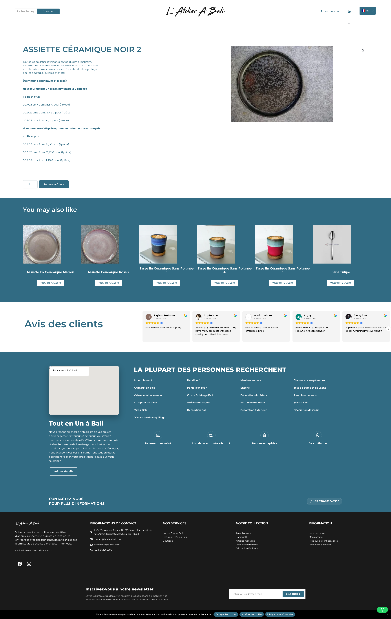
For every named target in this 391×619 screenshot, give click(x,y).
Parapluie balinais (305, 395)
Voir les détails (63, 471)
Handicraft (194, 380)
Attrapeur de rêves (145, 402)
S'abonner (293, 594)
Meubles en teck (250, 380)
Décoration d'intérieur (247, 544)
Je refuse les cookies (251, 614)
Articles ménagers (198, 402)
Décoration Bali (196, 410)
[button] (363, 50)
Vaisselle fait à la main (148, 395)
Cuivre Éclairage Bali (200, 395)
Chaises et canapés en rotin (311, 380)
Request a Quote (54, 184)
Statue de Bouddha (252, 402)
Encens (245, 387)
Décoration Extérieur (253, 410)
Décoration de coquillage (149, 417)
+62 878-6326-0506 (326, 501)
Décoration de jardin (307, 410)
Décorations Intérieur (253, 395)
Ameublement (143, 380)
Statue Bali (301, 402)
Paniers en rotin (197, 387)
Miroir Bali (140, 410)
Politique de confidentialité (280, 614)
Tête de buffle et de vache (310, 387)
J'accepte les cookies (225, 614)
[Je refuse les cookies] (387, 614)
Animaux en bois (144, 387)
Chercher (48, 11)
